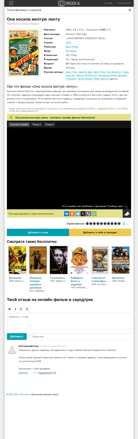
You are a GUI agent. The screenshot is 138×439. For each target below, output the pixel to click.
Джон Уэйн (72, 72)
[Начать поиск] (130, 10)
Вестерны (71, 51)
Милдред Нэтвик (107, 75)
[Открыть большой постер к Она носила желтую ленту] (24, 76)
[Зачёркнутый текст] (27, 308)
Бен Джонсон (114, 72)
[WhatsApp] (93, 213)
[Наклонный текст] (15, 308)
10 (119, 223)
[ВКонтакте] (66, 213)
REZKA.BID (12, 394)
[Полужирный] (9, 308)
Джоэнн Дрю (86, 72)
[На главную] (69, 3)
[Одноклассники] (72, 213)
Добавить (16, 336)
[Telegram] (77, 213)
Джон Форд (72, 46)
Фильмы (24, 394)
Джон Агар (99, 72)
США (68, 42)
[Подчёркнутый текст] (21, 308)
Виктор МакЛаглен (87, 75)
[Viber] (88, 213)
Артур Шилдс (85, 78)
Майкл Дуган (101, 78)
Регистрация (124, 3)
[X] (82, 213)
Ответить (23, 373)
